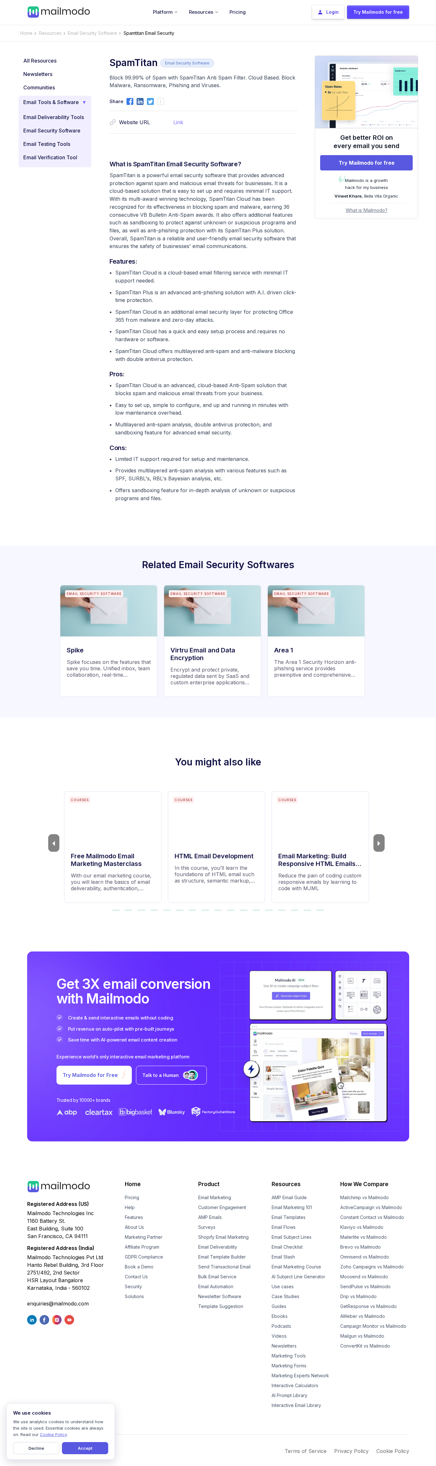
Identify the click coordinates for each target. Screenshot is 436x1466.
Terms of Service (306, 1451)
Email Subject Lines (292, 1237)
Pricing (132, 1197)
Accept (85, 1448)
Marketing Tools (289, 1355)
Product (209, 1184)
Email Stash (283, 1256)
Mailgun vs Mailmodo (362, 1336)
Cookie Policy (392, 1451)
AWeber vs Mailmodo (362, 1316)
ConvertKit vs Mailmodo (365, 1346)
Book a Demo (139, 1266)
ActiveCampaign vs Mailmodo (371, 1207)
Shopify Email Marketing (223, 1237)
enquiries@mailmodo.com (58, 1303)
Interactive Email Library (296, 1405)
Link (178, 122)
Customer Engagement (222, 1207)
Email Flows (284, 1227)
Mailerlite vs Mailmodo (363, 1237)
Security (133, 1286)
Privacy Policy (351, 1451)
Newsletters (284, 1346)
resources (50, 33)
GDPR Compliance (144, 1256)
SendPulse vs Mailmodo (365, 1286)
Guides (279, 1306)
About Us (134, 1227)
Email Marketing (214, 1197)
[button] (116, 910)
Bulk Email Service (217, 1276)
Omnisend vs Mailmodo (364, 1256)
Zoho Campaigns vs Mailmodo (372, 1266)
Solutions (134, 1296)
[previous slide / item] (53, 843)
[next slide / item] (379, 843)
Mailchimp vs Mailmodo (364, 1197)
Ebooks (280, 1316)
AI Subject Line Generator (298, 1276)
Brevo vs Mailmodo (360, 1247)
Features (134, 1217)
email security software (92, 33)
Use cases (283, 1286)
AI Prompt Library (289, 1395)
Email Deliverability (217, 1247)
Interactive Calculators (295, 1385)
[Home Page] (58, 11)
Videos (279, 1336)
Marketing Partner (143, 1237)
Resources (286, 1184)
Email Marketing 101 (292, 1207)
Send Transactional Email (224, 1266)
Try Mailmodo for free (367, 163)
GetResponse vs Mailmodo (368, 1306)
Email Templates (288, 1217)
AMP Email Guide (289, 1197)
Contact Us (136, 1276)
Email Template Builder (222, 1256)
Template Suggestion (220, 1306)
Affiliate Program (142, 1247)
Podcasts (281, 1326)
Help (130, 1207)
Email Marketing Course (296, 1266)
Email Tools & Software (51, 102)
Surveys (206, 1227)
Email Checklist (287, 1247)
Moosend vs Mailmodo (364, 1276)
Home (26, 33)
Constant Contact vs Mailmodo (372, 1217)
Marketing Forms (289, 1365)
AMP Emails (210, 1217)
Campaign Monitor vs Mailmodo (373, 1326)
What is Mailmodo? (366, 210)
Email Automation (215, 1286)
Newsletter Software (219, 1296)
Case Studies (285, 1296)
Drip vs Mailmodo (358, 1296)
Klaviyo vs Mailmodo (361, 1227)
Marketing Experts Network (300, 1375)
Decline (36, 1448)
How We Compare (364, 1184)
